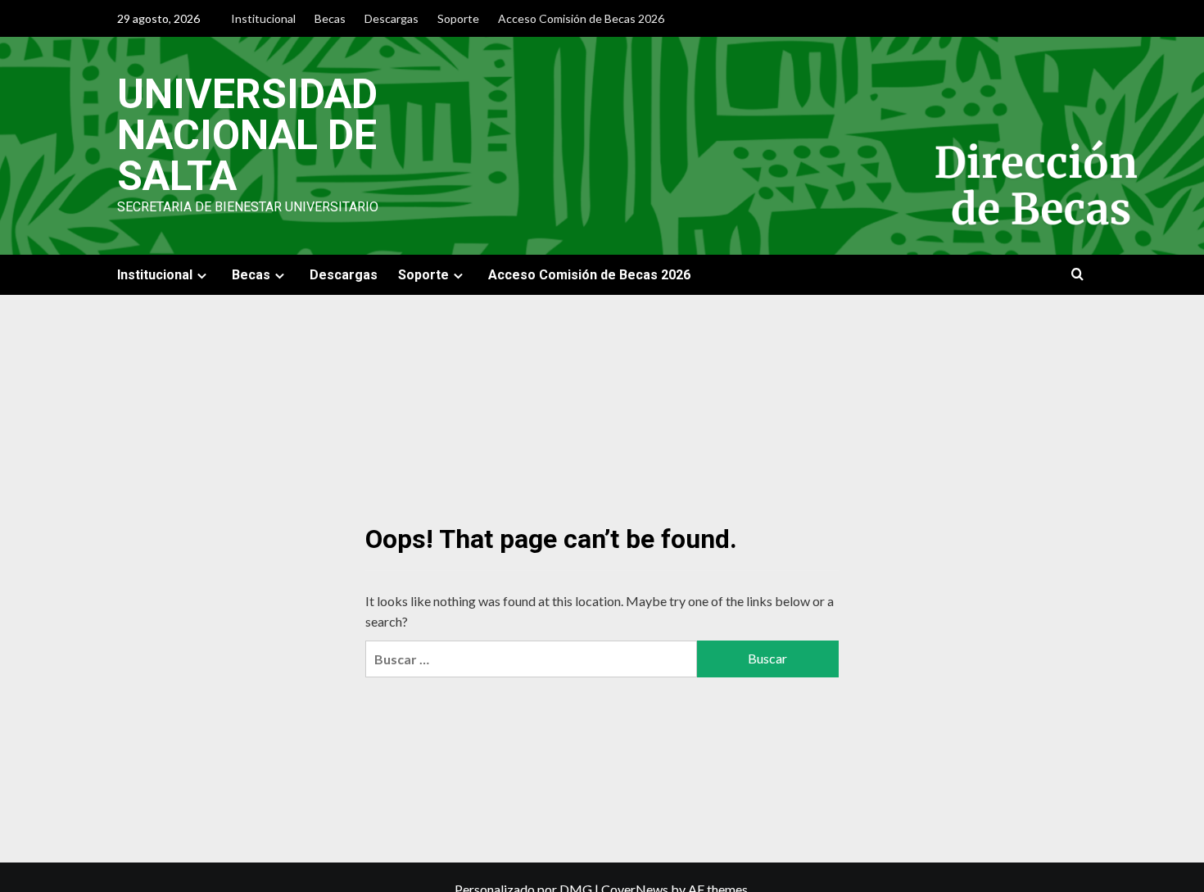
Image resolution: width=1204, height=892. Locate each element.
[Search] (1077, 274)
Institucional (263, 18)
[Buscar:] (530, 659)
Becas (330, 18)
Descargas (391, 18)
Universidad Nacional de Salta (247, 135)
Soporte (458, 18)
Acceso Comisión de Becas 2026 (581, 18)
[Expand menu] (201, 276)
